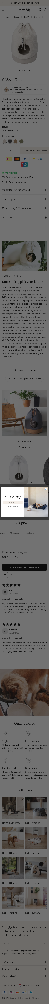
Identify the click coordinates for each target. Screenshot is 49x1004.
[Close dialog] (46, 489)
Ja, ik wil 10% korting (13, 502)
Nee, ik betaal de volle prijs (13, 506)
